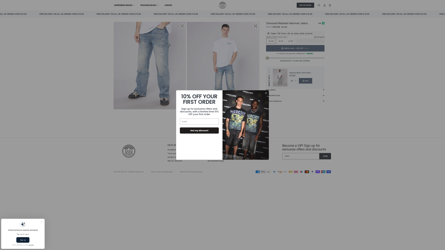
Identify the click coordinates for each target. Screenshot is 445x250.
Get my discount (199, 130)
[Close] (266, 93)
